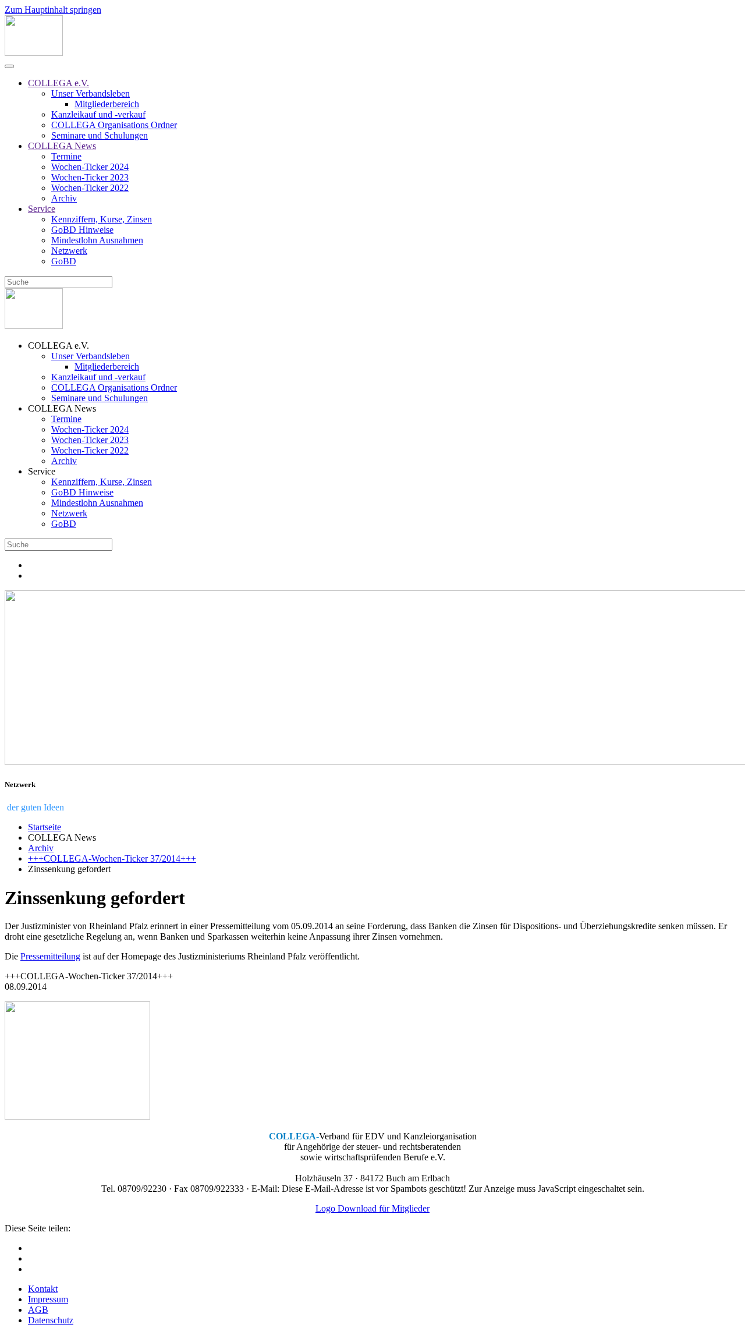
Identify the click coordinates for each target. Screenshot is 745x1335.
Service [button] (41, 471)
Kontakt (43, 1289)
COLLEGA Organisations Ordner (114, 125)
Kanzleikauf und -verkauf (98, 114)
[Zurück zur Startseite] (34, 53)
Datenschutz (50, 1320)
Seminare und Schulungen (99, 135)
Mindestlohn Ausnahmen (97, 240)
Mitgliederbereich (106, 104)
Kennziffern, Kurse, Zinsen (101, 219)
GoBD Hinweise (82, 230)
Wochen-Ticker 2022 (90, 188)
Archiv (64, 198)
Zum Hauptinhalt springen (53, 10)
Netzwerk (69, 251)
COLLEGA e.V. (58, 83)
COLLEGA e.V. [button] (58, 345)
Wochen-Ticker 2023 (90, 177)
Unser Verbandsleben (90, 93)
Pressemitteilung (50, 956)
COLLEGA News (62, 146)
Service (41, 209)
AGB (38, 1310)
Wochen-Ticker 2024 (90, 167)
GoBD (63, 261)
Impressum (48, 1299)
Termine (66, 156)
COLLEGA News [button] (62, 408)
